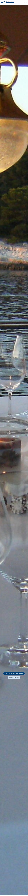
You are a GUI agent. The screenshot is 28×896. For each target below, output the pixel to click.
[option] (14, 448)
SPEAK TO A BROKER (14, 677)
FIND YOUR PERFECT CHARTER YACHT (14, 673)
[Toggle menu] (25, 2)
